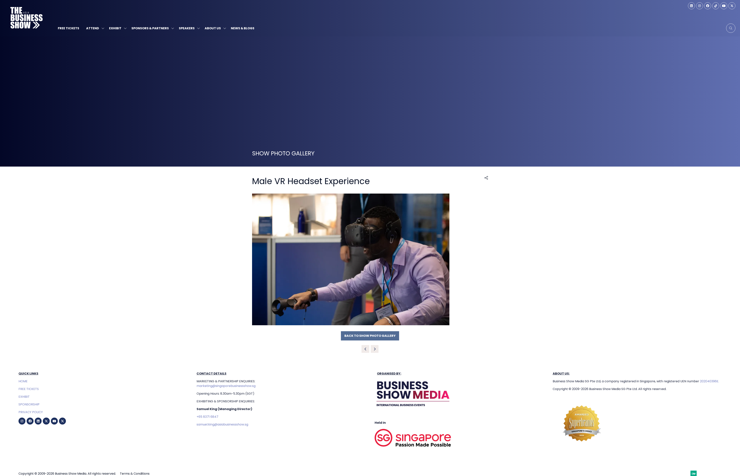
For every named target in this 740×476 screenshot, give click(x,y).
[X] (731, 5)
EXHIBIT (24, 396)
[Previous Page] (365, 349)
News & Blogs (242, 28)
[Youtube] (723, 5)
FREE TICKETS (28, 389)
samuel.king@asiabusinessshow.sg (222, 424)
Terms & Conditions (135, 473)
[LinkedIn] (691, 5)
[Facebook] (707, 5)
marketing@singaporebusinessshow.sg (226, 386)
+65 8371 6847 (207, 416)
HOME (23, 381)
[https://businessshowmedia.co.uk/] (413, 407)
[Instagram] (699, 5)
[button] (730, 28)
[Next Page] (374, 349)
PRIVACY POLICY (30, 412)
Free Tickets (68, 28)
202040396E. (709, 381)
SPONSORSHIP (29, 404)
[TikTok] (715, 5)
